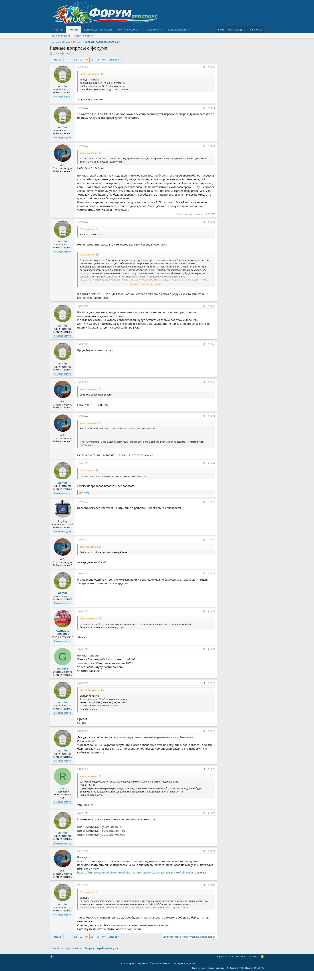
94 (86, 59)
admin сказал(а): (89, 153)
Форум (73, 29)
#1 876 (211, 731)
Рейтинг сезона (127, 29)
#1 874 (211, 649)
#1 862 (211, 107)
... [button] (70, 59)
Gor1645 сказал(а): (90, 74)
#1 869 (211, 463)
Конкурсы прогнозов (98, 29)
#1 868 (211, 415)
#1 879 (211, 851)
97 (103, 59)
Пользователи (176, 29)
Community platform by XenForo (147, 963)
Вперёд (113, 59)
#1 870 (211, 501)
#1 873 (211, 611)
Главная (58, 29)
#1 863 (211, 145)
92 (75, 59)
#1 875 (211, 683)
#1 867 (211, 382)
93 (81, 59)
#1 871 (211, 539)
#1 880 (211, 885)
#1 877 (211, 769)
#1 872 (211, 573)
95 (92, 59)
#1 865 (211, 306)
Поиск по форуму (84, 35)
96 (98, 59)
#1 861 (211, 66)
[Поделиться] (204, 67)
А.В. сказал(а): (87, 229)
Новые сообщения (60, 35)
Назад (57, 59)
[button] (161, 29)
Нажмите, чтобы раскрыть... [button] (146, 284)
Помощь (241, 956)
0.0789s (240, 967)
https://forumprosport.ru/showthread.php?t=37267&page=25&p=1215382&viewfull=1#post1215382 (141, 872)
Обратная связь (225, 956)
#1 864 (211, 221)
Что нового (151, 29)
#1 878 (211, 813)
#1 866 (211, 344)
